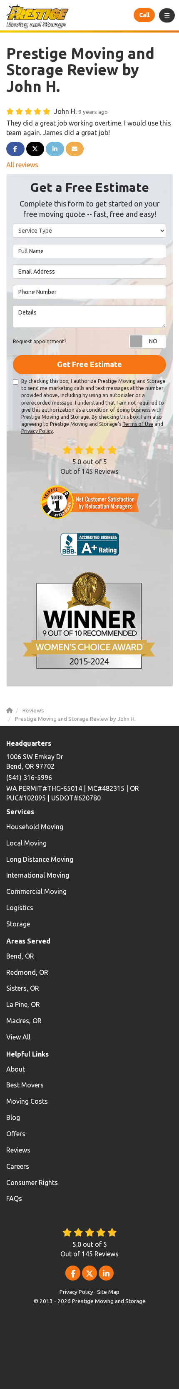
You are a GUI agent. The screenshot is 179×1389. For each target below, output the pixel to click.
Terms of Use (137, 424)
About (15, 1069)
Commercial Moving (36, 891)
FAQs (14, 1198)
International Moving (37, 875)
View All (18, 1037)
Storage (18, 924)
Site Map (108, 1291)
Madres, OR (24, 1020)
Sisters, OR (22, 988)
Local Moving (26, 843)
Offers (15, 1133)
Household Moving (34, 826)
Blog (13, 1117)
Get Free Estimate (89, 364)
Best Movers (25, 1085)
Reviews (18, 1150)
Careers (17, 1166)
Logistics (19, 907)
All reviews (22, 165)
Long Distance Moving (39, 859)
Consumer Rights (32, 1182)
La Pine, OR (23, 1004)
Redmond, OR (27, 972)
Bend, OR (20, 956)
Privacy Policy (37, 431)
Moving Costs (27, 1101)
